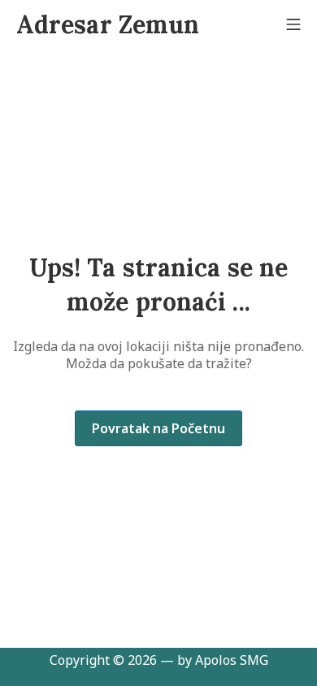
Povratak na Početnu (158, 428)
